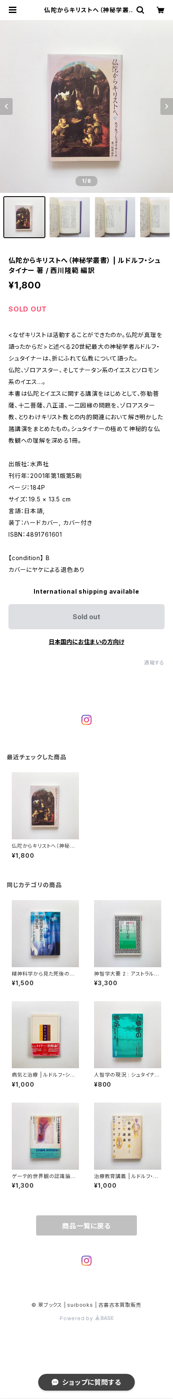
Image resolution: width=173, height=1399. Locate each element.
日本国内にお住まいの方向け (86, 641)
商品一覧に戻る (86, 1226)
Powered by (77, 1318)
